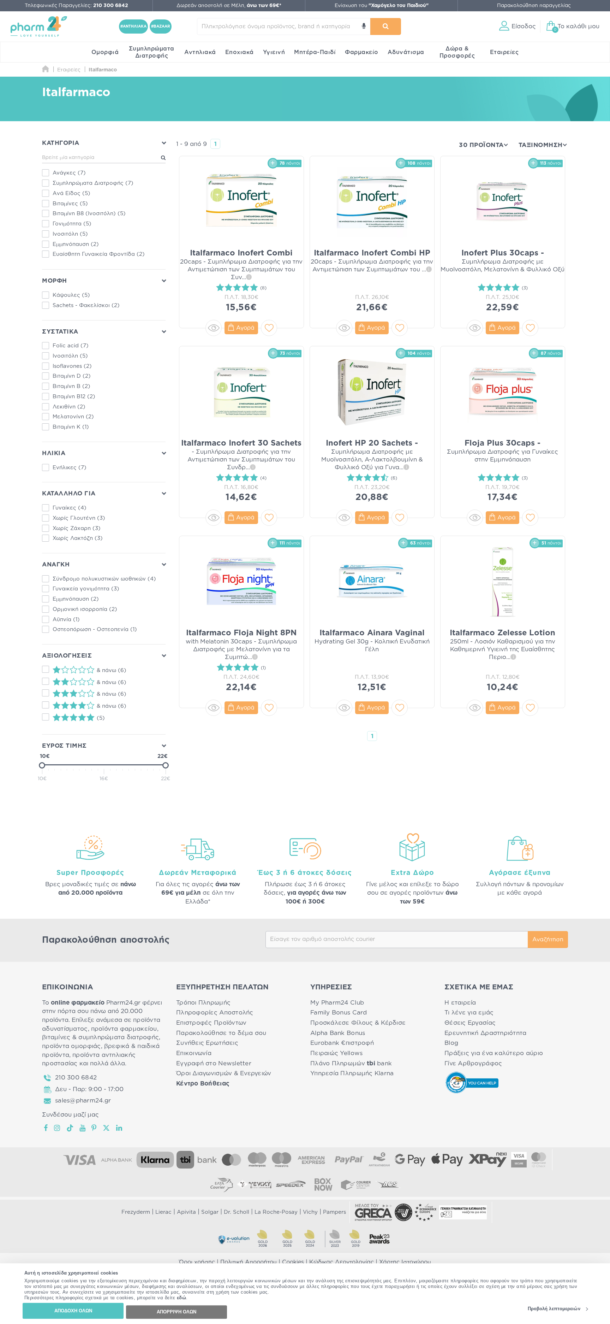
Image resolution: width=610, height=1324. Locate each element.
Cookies (293, 1262)
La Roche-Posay (276, 1212)
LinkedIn (119, 1127)
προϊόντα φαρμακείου (124, 1029)
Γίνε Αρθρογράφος (473, 1063)
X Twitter (107, 1127)
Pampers (334, 1212)
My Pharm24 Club (337, 1003)
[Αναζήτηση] (385, 26)
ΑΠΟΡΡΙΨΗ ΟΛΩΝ (176, 1311)
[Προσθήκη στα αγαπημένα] (269, 328)
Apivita (186, 1212)
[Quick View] (213, 328)
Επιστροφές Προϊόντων (211, 1023)
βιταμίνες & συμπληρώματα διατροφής (100, 1037)
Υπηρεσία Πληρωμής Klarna (352, 1073)
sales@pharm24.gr (83, 1101)
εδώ (181, 1298)
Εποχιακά (239, 52)
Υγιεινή (274, 52)
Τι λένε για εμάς (469, 1013)
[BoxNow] (323, 1184)
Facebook (46, 1127)
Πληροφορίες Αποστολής (214, 1013)
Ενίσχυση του (382, 5)
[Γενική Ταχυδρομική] (254, 1184)
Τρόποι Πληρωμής (203, 1003)
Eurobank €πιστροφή (342, 1043)
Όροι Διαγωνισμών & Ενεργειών (223, 1073)
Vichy (310, 1212)
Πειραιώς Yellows (336, 1053)
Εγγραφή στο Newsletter (213, 1063)
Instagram (57, 1127)
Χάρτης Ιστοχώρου (405, 1262)
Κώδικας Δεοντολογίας (341, 1262)
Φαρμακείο (361, 52)
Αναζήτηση (547, 939)
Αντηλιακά (200, 52)
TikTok (70, 1127)
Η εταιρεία (460, 1003)
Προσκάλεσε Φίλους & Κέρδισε (358, 1023)
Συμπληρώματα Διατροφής (151, 52)
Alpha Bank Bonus (337, 1033)
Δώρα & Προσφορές (457, 52)
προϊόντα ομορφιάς (71, 1046)
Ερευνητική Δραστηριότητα (485, 1033)
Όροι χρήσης (197, 1262)
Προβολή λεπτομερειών (554, 1309)
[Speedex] (291, 1184)
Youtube (83, 1127)
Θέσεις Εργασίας (470, 1023)
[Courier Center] (356, 1184)
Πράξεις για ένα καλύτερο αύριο (493, 1053)
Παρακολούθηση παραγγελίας (534, 5)
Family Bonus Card (338, 1013)
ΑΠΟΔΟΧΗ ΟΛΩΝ (73, 1310)
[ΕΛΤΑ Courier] (222, 1184)
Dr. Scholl (236, 1212)
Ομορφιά (105, 52)
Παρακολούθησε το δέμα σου (221, 1033)
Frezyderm (135, 1212)
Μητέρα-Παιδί (315, 52)
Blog (451, 1043)
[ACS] (388, 1184)
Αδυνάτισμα (406, 52)
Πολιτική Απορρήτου (248, 1262)
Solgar (210, 1212)
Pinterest (94, 1127)
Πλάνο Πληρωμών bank (351, 1063)
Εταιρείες (504, 52)
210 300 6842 (76, 1078)
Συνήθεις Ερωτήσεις (207, 1043)
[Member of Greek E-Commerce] (373, 1212)
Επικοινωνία (193, 1053)
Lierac (163, 1212)
